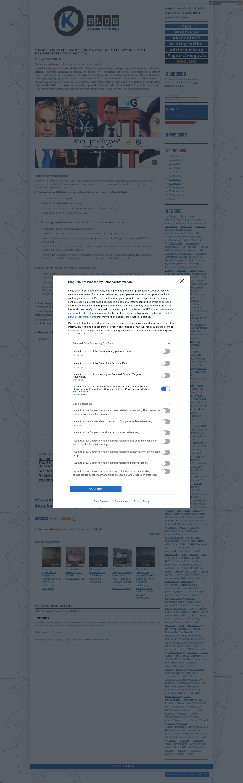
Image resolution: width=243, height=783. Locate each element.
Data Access (121, 501)
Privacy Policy (141, 501)
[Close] (183, 282)
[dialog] (121, 391)
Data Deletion (101, 501)
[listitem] (121, 343)
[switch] (165, 351)
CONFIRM (95, 488)
